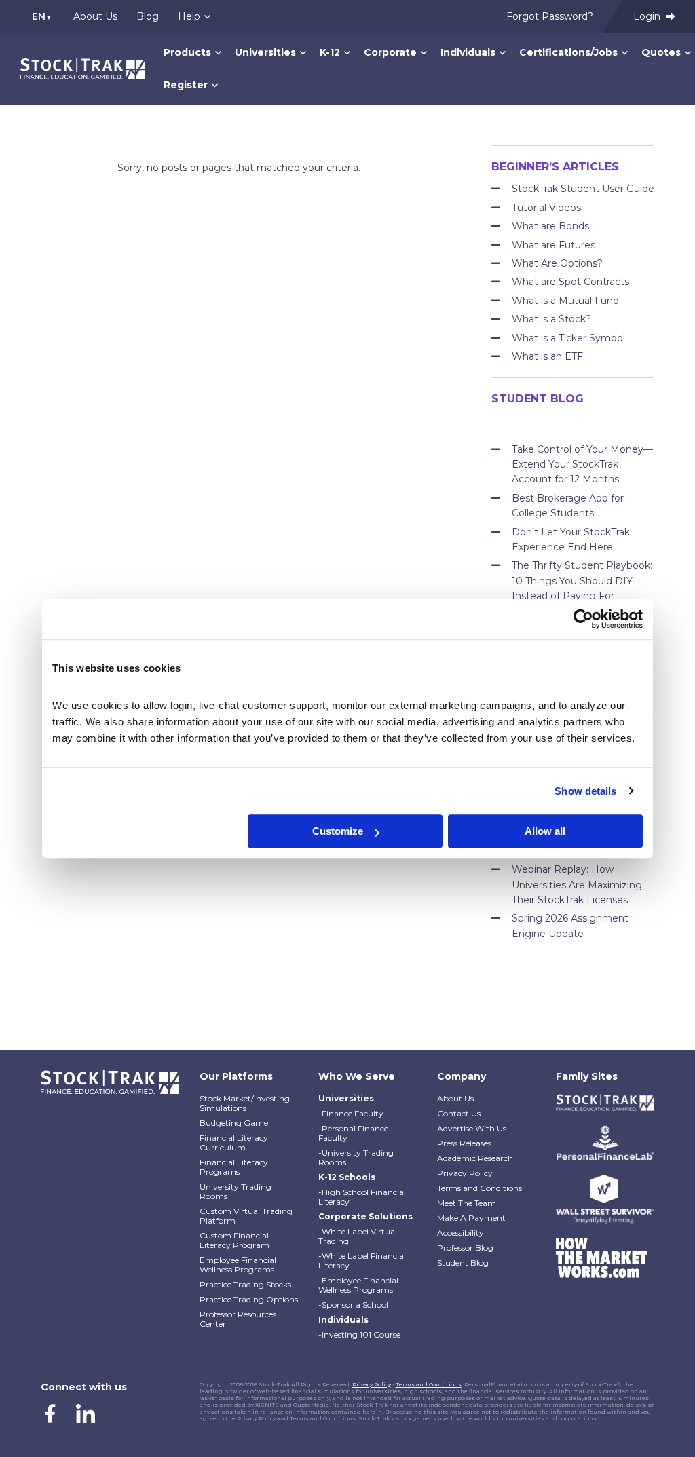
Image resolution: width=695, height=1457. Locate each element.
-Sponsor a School (353, 1305)
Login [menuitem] (648, 16)
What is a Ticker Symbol (568, 338)
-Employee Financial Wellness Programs (358, 1285)
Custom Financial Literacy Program (234, 1240)
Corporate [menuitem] (390, 52)
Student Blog (463, 1262)
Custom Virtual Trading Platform (246, 1216)
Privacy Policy (465, 1173)
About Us (455, 1098)
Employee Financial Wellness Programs (238, 1264)
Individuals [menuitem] (467, 52)
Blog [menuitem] (147, 16)
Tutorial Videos (546, 208)
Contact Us (459, 1113)
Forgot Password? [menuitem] (549, 16)
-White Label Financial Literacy (362, 1260)
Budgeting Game (234, 1123)
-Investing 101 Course (359, 1334)
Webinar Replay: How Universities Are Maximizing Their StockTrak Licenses (577, 884)
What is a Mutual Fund (565, 301)
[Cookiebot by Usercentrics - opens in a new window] (583, 619)
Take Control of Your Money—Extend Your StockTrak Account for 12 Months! (582, 464)
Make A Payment (471, 1218)
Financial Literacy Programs (234, 1167)
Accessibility (460, 1233)
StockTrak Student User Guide (583, 189)
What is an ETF (547, 356)
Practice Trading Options (249, 1299)
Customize (337, 831)
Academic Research (475, 1158)
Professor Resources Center (238, 1319)
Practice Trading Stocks (245, 1284)
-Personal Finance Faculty (353, 1133)
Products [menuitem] (187, 52)
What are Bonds (550, 226)
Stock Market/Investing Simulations (245, 1103)
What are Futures (553, 245)
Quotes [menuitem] (661, 52)
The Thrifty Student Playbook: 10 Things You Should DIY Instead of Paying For (582, 580)
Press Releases (464, 1143)
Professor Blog (465, 1248)
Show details (585, 791)
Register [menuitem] (186, 85)
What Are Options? (557, 263)
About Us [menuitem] (95, 16)
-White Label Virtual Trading (357, 1236)
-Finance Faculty (350, 1113)
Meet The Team (466, 1203)
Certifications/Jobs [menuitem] (568, 52)
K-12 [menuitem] (330, 52)
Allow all (545, 831)
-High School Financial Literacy (362, 1197)
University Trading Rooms (235, 1191)
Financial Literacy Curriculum (234, 1142)
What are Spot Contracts (570, 282)
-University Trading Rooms (356, 1157)
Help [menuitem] (189, 16)
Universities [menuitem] (265, 52)
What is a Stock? (551, 319)
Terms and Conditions (479, 1188)
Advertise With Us (471, 1128)
